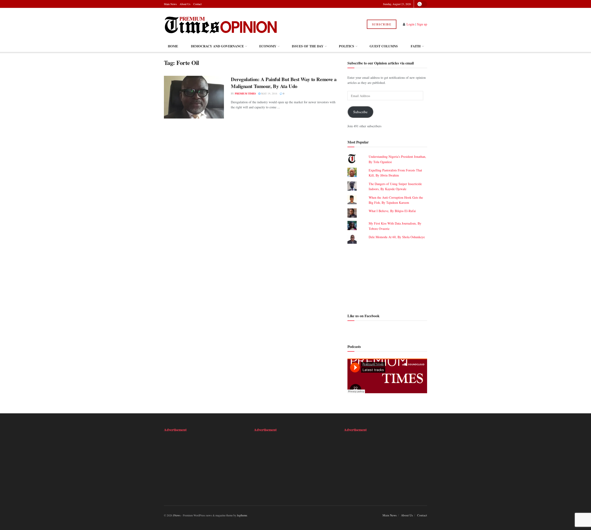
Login (410, 24)
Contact (197, 4)
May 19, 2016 (268, 93)
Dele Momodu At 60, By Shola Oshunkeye (397, 237)
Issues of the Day (307, 46)
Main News (170, 4)
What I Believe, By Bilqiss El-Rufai (392, 211)
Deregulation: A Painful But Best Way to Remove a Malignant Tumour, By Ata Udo (284, 82)
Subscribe (382, 24)
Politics (346, 46)
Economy (267, 46)
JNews (177, 515)
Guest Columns (384, 46)
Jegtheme (242, 515)
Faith (416, 46)
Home (173, 46)
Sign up (422, 24)
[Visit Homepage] (221, 24)
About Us (185, 4)
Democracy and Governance (217, 46)
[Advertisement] (387, 277)
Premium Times (245, 93)
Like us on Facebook (363, 315)
